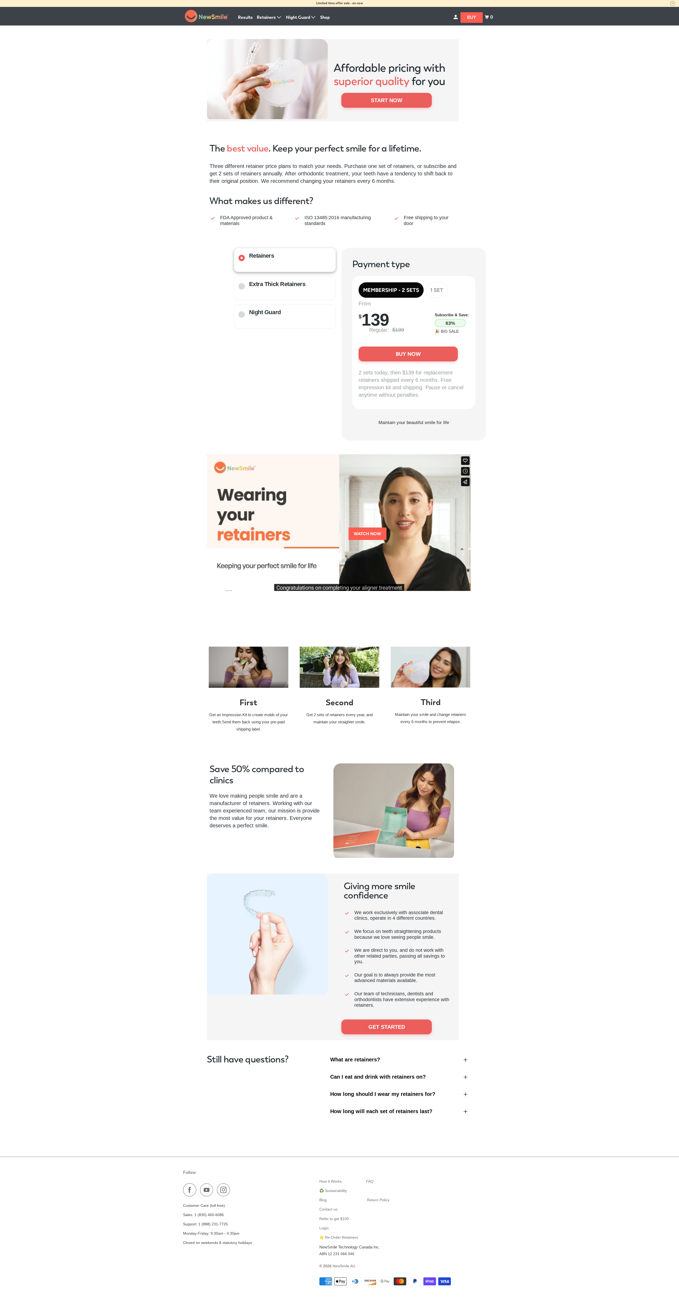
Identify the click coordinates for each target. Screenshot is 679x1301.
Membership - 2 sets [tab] (391, 290)
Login (324, 1228)
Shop (325, 17)
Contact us (328, 1209)
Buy (471, 17)
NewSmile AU (344, 1266)
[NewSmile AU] (207, 16)
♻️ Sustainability (333, 1190)
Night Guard (298, 17)
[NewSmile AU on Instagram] (225, 1189)
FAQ (369, 1181)
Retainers (267, 17)
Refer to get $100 (334, 1219)
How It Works (330, 1181)
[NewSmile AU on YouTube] (208, 1189)
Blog (323, 1200)
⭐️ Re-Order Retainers (338, 1237)
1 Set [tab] (436, 290)
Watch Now (367, 533)
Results (245, 17)
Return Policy (378, 1200)
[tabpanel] (414, 351)
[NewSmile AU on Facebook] (191, 1189)
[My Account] (456, 17)
